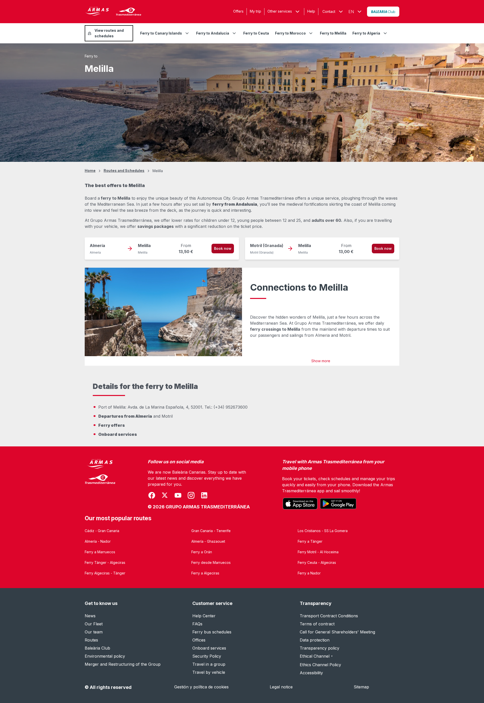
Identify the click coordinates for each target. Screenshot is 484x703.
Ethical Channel (316, 656)
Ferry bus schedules (211, 631)
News (90, 615)
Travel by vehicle (208, 672)
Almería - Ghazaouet (208, 541)
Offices (198, 640)
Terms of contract (317, 623)
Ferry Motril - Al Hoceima (318, 552)
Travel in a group (208, 664)
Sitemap (361, 686)
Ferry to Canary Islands (161, 33)
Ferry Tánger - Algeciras (105, 562)
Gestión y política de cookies (201, 686)
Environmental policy (105, 656)
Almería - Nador (98, 541)
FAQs (197, 623)
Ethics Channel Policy (320, 664)
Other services (279, 11)
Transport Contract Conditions (329, 615)
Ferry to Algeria (366, 33)
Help (311, 11)
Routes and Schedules (124, 170)
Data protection (314, 640)
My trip (255, 11)
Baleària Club (97, 648)
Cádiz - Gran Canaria (102, 531)
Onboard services (209, 648)
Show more (320, 361)
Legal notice (281, 686)
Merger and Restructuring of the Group (123, 664)
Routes (91, 640)
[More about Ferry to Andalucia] (234, 33)
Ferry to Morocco (290, 33)
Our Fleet (94, 623)
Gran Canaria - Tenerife (211, 531)
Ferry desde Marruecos (211, 562)
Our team (94, 631)
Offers (238, 11)
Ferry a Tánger (310, 541)
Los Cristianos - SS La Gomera (323, 531)
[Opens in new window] (383, 12)
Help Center (204, 615)
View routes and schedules (109, 33)
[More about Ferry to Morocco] (311, 33)
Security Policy (206, 656)
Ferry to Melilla (333, 33)
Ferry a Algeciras (205, 573)
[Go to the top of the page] (474, 687)
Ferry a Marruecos (100, 552)
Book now (222, 248)
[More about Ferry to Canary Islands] (187, 33)
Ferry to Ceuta (256, 33)
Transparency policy (319, 648)
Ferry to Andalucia (212, 33)
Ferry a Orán (201, 552)
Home (90, 170)
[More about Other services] (297, 11)
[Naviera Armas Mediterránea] (100, 484)
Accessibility (311, 672)
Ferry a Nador (309, 573)
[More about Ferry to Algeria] (385, 33)
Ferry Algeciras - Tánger (105, 573)
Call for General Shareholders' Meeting (337, 631)
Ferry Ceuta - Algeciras (317, 562)
